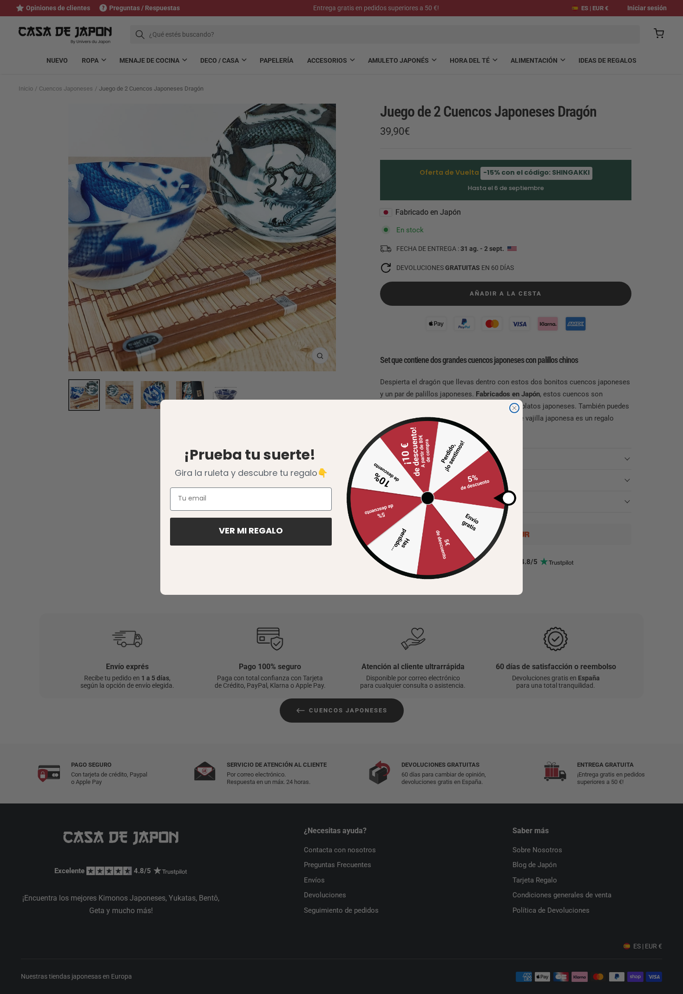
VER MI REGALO (251, 531)
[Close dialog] (514, 408)
